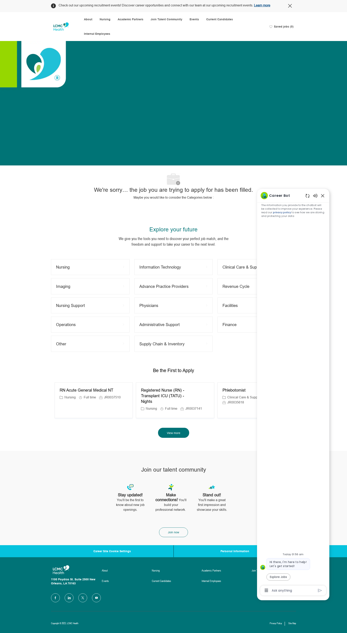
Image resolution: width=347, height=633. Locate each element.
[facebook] (55, 597)
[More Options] (266, 590)
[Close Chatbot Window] (322, 195)
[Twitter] (82, 597)
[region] (293, 393)
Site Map (292, 623)
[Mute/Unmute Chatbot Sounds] (315, 195)
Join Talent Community (166, 19)
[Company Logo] (61, 26)
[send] (320, 590)
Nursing (105, 19)
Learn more (262, 5)
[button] (173, 433)
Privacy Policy (276, 623)
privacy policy (282, 212)
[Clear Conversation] (307, 195)
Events (194, 19)
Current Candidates (219, 19)
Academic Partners (130, 19)
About (88, 19)
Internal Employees (97, 33)
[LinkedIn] (69, 597)
